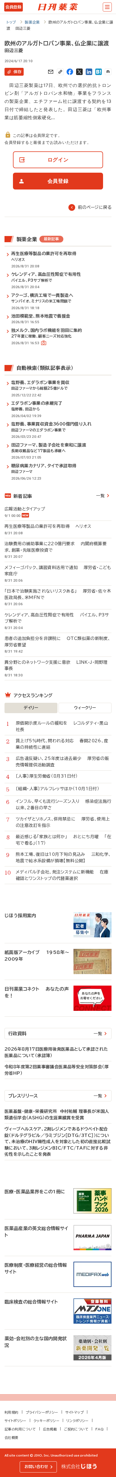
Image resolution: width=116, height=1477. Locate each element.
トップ (11, 22)
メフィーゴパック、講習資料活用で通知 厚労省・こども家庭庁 (58, 570)
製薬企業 (32, 22)
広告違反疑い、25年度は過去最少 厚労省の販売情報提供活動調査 (62, 761)
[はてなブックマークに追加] (98, 71)
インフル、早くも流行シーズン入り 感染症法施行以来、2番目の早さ (63, 804)
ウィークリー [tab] (85, 708)
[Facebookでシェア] (69, 71)
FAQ (99, 1429)
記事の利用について (20, 1429)
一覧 (100, 496)
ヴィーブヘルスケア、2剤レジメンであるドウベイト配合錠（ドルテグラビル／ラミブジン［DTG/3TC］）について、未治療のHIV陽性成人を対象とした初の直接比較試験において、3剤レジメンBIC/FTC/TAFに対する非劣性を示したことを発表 (57, 1141)
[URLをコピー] (60, 71)
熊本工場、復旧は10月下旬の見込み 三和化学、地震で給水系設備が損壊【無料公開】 (63, 857)
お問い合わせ (36, 1467)
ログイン (58, 160)
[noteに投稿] (108, 71)
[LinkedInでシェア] (89, 71)
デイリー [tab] (31, 708)
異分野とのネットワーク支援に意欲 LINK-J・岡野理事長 (56, 665)
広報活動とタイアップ (28, 509)
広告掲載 (50, 1429)
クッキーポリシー (46, 1420)
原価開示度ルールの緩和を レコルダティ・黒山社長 (62, 726)
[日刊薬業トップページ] (58, 7)
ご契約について (76, 1429)
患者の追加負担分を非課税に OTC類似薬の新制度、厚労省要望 (57, 641)
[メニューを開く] (107, 7)
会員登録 (13, 7)
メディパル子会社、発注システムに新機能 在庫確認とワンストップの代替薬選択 (62, 875)
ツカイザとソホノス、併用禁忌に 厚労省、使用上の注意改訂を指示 (63, 822)
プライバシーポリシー (42, 1412)
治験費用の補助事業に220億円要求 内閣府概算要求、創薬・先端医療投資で (56, 547)
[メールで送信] (50, 71)
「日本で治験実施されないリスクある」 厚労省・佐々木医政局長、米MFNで (58, 594)
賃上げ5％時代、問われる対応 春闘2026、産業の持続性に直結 (62, 744)
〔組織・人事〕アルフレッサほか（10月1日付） (60, 789)
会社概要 (12, 1437)
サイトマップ (74, 1412)
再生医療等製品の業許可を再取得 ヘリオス (48, 526)
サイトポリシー (15, 1420)
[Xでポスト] (79, 71)
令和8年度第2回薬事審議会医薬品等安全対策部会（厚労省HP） (57, 1070)
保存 (17, 72)
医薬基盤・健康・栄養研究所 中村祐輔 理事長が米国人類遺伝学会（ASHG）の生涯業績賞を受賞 (57, 1114)
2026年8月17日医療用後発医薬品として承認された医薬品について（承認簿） (56, 1052)
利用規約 (12, 1412)
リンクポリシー (77, 1420)
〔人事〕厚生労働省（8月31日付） (50, 776)
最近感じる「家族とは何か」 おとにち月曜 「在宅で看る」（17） (63, 840)
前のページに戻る (94, 207)
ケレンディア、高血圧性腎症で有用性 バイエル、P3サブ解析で (57, 618)
